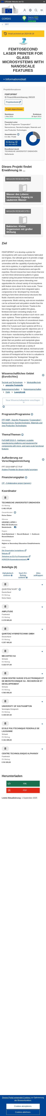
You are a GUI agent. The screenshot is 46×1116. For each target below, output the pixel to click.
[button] (30, 10)
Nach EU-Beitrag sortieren (22, 575)
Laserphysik (19, 392)
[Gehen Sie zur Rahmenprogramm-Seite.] (23, 41)
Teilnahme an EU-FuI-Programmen (18, 556)
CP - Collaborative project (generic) (16, 483)
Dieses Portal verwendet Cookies (16, 1098)
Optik (8, 392)
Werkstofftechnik (34, 382)
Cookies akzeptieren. (23, 1106)
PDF (25, 790)
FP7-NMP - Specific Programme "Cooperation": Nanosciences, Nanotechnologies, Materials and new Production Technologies (22, 423)
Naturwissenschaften (10, 389)
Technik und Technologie (12, 382)
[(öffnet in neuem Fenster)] (10, 9)
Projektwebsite (12, 103)
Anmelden (24, 10)
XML (25, 784)
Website (8, 553)
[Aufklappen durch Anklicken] (42, 585)
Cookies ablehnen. (23, 1112)
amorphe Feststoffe (14, 385)
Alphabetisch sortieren (7, 574)
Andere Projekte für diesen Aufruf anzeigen (20, 470)
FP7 (7, 24)
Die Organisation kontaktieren (16, 550)
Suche (36, 10)
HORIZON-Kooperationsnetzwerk (17, 559)
